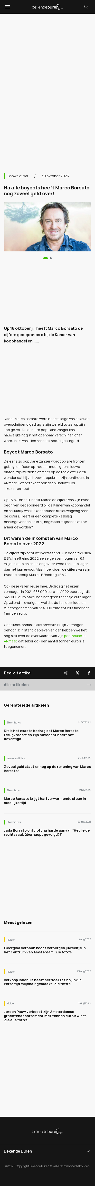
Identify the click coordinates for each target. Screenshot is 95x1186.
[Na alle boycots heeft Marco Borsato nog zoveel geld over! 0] (45, 258)
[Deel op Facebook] (89, 673)
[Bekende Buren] (47, 7)
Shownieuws (18, 176)
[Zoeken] (86, 7)
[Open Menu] (7, 7)
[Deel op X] (77, 673)
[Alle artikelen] (51, 258)
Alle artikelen (16, 684)
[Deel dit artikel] (66, 673)
